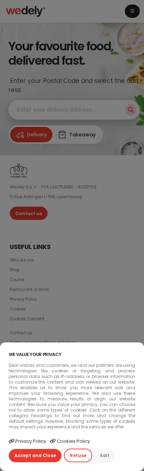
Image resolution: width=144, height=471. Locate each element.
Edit (104, 455)
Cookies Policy (73, 441)
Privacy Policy (30, 441)
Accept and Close (35, 455)
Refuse (78, 455)
